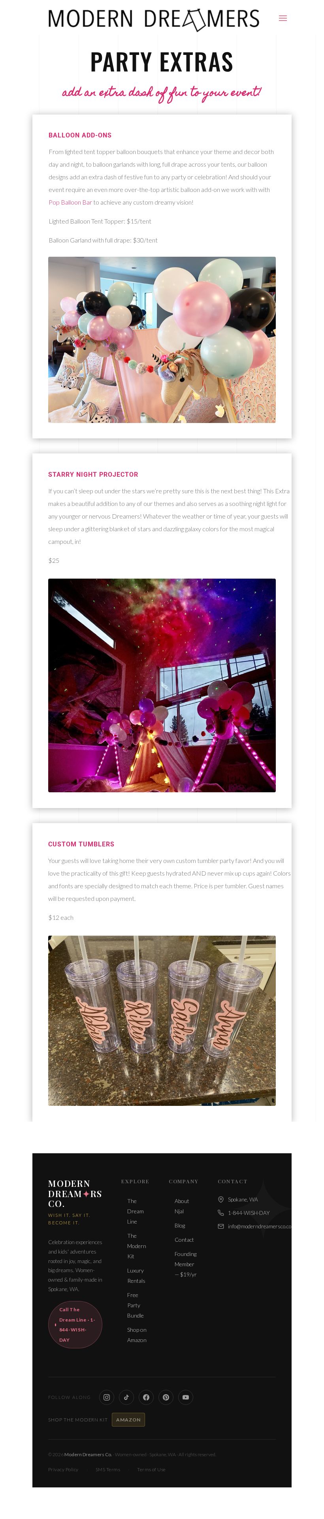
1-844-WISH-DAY (249, 1213)
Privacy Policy (63, 1469)
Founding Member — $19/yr (186, 1264)
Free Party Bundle (135, 1305)
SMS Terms (108, 1469)
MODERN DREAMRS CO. (75, 1194)
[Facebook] (146, 1397)
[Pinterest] (165, 1397)
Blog (180, 1225)
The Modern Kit (136, 1246)
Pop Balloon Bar (70, 202)
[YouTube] (185, 1397)
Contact (184, 1239)
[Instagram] (106, 1397)
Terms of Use (151, 1469)
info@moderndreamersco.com (262, 1226)
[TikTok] (126, 1397)
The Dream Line (135, 1211)
